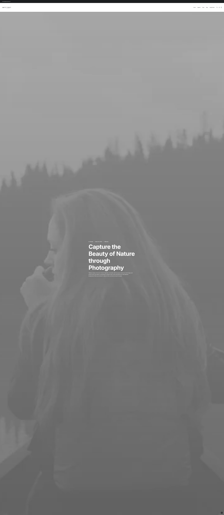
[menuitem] (194, 7)
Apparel (199, 7)
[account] (219, 7)
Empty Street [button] (212, 7)
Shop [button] (203, 7)
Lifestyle (91, 241)
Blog (207, 7)
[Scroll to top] (222, 512)
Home (194, 7)
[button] (217, 7)
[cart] (221, 7)
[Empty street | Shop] (6, 7)
